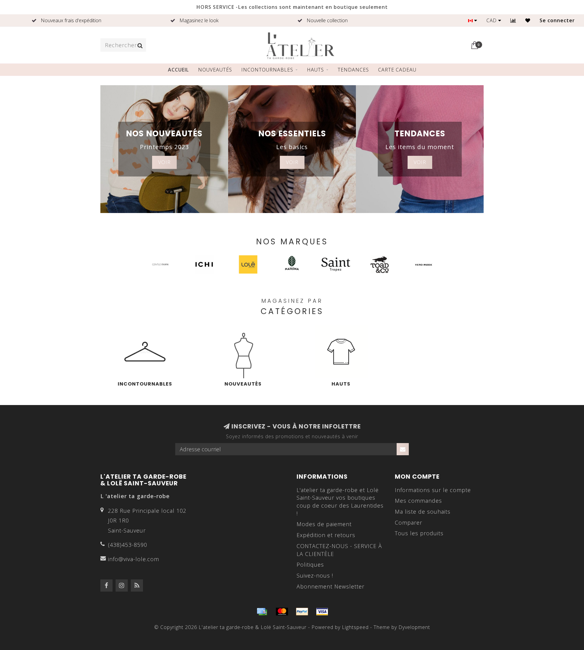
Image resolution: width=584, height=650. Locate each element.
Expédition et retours (326, 535)
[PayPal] (302, 611)
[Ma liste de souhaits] (527, 20)
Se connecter (557, 20)
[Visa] (322, 611)
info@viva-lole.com (133, 559)
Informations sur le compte (433, 490)
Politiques (310, 564)
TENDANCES (353, 69)
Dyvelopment (414, 627)
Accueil (178, 69)
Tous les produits (419, 533)
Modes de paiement (324, 524)
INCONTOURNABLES (267, 69)
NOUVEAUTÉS (215, 69)
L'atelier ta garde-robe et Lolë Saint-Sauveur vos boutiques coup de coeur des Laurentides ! (340, 501)
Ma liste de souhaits (422, 511)
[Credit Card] (261, 611)
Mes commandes (418, 500)
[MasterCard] (282, 611)
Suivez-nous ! (315, 575)
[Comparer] (513, 20)
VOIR (164, 162)
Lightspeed (355, 627)
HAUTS (315, 69)
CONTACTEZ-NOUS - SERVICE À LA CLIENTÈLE (339, 549)
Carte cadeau (397, 69)
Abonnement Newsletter (330, 586)
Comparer (408, 522)
